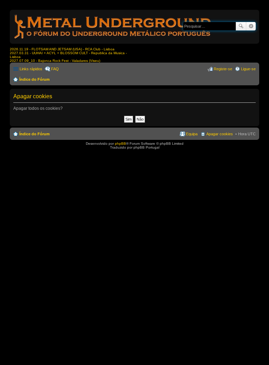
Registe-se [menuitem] (223, 69)
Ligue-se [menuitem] (248, 69)
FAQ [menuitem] (55, 69)
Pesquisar (241, 26)
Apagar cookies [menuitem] (219, 134)
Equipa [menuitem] (192, 134)
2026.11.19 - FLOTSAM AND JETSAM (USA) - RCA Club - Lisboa (62, 49)
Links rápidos (31, 69)
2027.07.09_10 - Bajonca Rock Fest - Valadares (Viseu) (55, 61)
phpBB (120, 143)
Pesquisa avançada (251, 26)
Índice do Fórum (34, 79)
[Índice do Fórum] (113, 40)
